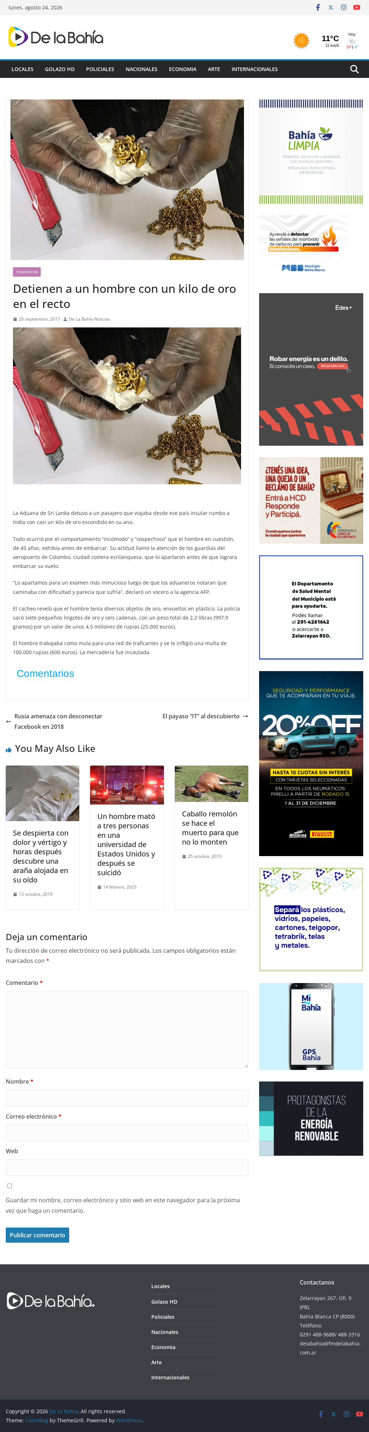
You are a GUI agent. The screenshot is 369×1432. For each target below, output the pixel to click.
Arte (214, 69)
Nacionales (141, 69)
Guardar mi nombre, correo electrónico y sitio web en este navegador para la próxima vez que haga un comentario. (123, 1205)
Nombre (20, 1081)
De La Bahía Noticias (89, 319)
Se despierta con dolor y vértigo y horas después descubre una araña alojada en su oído (40, 856)
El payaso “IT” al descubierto (201, 716)
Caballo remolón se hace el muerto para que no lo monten (210, 828)
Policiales (100, 69)
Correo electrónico (34, 1116)
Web (12, 1151)
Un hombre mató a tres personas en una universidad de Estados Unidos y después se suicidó (126, 844)
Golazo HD (60, 69)
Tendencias (27, 271)
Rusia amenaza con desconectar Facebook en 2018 (58, 721)
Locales (23, 69)
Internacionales (255, 69)
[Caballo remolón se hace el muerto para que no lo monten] (211, 771)
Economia (182, 69)
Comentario (24, 983)
